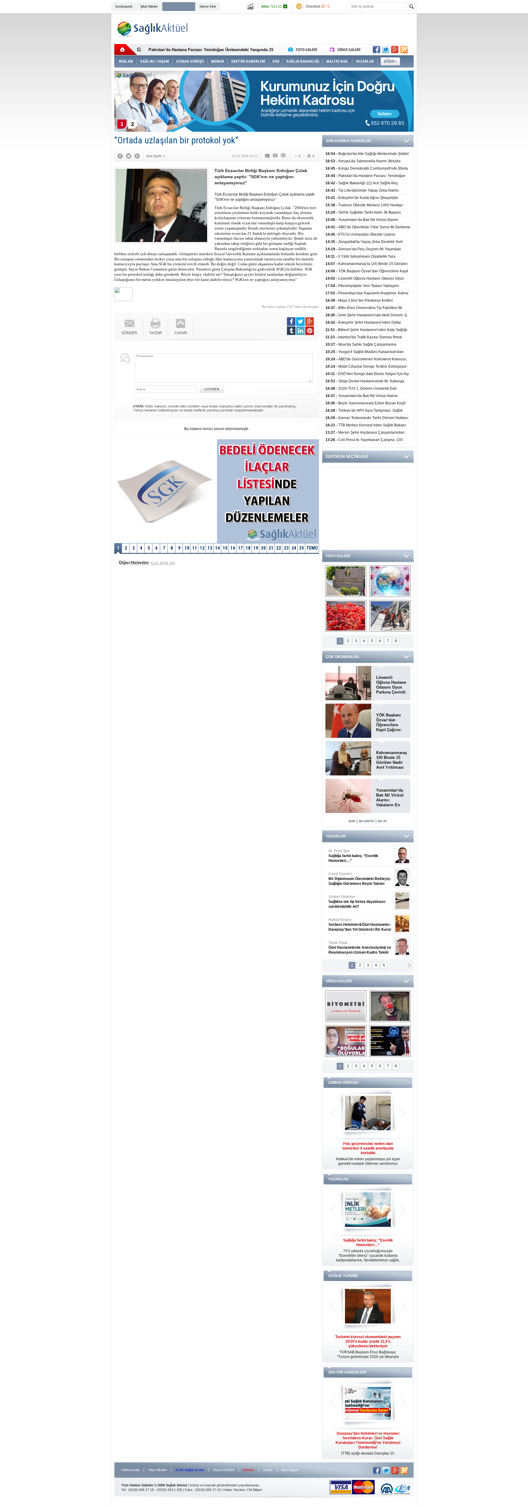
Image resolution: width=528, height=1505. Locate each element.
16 (232, 548)
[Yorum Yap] (267, 156)
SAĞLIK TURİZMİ (343, 1276)
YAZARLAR (336, 836)
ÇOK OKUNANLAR (342, 657)
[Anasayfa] (125, 49)
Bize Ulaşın (289, 1470)
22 (278, 548)
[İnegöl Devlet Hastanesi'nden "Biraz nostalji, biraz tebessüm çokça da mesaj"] (390, 1006)
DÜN (352, 821)
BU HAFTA (366, 821)
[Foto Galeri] (304, 49)
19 (255, 548)
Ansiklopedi (123, 6)
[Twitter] (128, 156)
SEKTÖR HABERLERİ (347, 1372)
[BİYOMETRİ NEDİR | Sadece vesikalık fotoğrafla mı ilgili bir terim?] (345, 1006)
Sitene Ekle (208, 6)
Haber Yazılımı (234, 1490)
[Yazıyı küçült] (297, 156)
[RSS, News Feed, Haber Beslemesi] (404, 49)
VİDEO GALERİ (339, 981)
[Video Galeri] (345, 49)
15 (225, 548)
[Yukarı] (180, 326)
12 (202, 548)
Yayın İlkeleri (157, 1470)
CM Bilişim (254, 1490)
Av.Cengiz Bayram (355, 879)
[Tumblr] (291, 330)
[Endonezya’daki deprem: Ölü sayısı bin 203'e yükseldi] (390, 616)
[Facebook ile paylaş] (376, 49)
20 (263, 548)
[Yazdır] (283, 156)
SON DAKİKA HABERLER (348, 141)
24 (294, 548)
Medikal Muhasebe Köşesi (359, 902)
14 (217, 548)
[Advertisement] (83, 107)
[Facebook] (120, 156)
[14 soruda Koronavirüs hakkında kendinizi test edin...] (390, 581)
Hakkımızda (130, 1470)
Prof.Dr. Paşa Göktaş (353, 947)
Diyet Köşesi (355, 922)
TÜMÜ (312, 548)
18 (248, 548)
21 (271, 548)
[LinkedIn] (300, 330)
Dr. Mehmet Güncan (360, 856)
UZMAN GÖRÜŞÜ (343, 1082)
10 (187, 548)
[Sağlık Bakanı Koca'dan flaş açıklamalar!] (390, 1041)
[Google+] (137, 156)
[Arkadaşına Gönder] (275, 156)
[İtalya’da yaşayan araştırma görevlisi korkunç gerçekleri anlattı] (345, 1041)
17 (240, 548)
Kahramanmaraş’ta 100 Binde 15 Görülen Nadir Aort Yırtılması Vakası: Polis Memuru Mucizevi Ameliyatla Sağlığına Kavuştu (391, 760)
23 (286, 548)
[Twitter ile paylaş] (385, 49)
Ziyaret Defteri (223, 1470)
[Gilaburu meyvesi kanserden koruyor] (345, 616)
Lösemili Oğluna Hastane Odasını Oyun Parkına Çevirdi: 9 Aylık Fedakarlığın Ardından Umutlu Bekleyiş (391, 685)
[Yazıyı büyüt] (310, 156)
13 (209, 548)
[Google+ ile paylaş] (394, 49)
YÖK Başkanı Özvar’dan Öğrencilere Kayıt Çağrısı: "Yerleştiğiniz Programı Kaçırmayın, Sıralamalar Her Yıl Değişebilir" (390, 722)
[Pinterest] (309, 330)
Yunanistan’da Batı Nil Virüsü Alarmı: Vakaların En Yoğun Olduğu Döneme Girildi (390, 798)
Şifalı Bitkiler (149, 6)
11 (194, 548)
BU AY (382, 821)
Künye (268, 1470)
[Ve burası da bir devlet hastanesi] (345, 581)
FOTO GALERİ (338, 556)
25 (301, 548)
